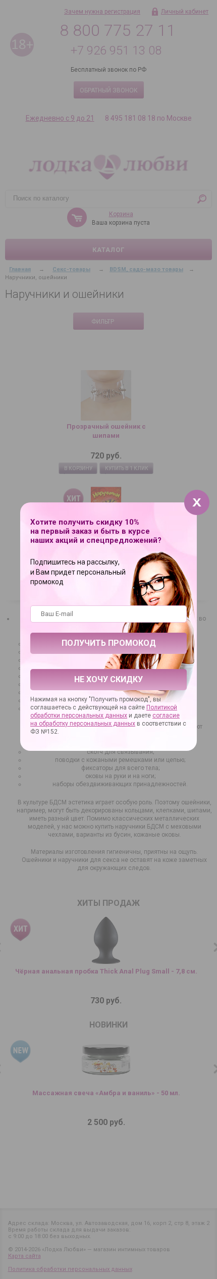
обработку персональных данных (87, 723)
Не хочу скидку (108, 679)
